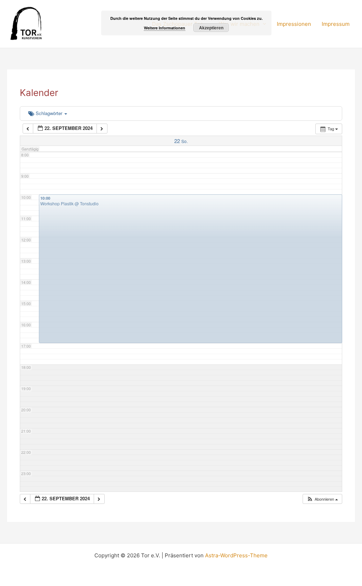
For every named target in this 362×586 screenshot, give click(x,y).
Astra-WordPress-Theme (236, 555)
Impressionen (294, 24)
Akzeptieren (211, 27)
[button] (322, 499)
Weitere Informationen (164, 27)
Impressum (336, 24)
